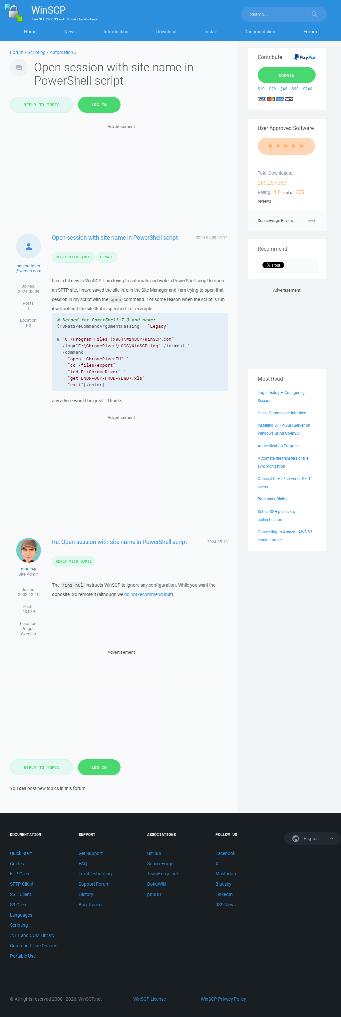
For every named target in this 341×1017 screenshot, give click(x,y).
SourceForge (160, 864)
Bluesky (223, 884)
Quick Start (21, 853)
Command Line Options (33, 946)
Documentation (259, 32)
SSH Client (20, 894)
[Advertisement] (121, 177)
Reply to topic (42, 104)
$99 (295, 88)
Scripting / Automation (50, 52)
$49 (283, 88)
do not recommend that (147, 594)
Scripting (19, 925)
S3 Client (19, 905)
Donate (287, 75)
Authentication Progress (278, 445)
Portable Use (23, 956)
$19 (261, 88)
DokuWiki (156, 884)
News (70, 32)
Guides (17, 864)
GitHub (154, 853)
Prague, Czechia (28, 631)
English (310, 838)
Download (166, 32)
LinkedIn (224, 894)
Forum (310, 32)
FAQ (83, 864)
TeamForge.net (162, 874)
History (86, 894)
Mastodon (225, 874)
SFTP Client (21, 884)
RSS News (225, 905)
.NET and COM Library (32, 935)
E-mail (107, 256)
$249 (307, 88)
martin (27, 569)
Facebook (225, 853)
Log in (99, 104)
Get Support (91, 853)
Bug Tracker (91, 905)
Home (30, 32)
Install (210, 32)
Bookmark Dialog (273, 498)
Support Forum (94, 884)
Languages (21, 915)
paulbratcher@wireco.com (28, 268)
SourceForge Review (275, 220)
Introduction (116, 32)
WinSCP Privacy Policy (223, 999)
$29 (272, 88)
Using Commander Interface (282, 412)
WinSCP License (149, 999)
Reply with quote (74, 256)
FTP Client (20, 874)
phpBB (154, 894)
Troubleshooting (95, 874)
